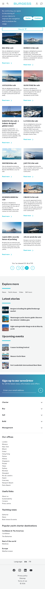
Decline (28, 18)
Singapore (5, 461)
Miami (4, 449)
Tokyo (4, 466)
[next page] (33, 268)
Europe (5, 548)
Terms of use (22, 581)
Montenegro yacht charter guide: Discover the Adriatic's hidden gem (26, 319)
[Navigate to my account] (37, 3)
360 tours (28, 292)
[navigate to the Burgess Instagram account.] (19, 570)
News (4, 292)
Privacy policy (22, 576)
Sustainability (7, 499)
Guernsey (5, 480)
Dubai (4, 451)
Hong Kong (6, 454)
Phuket (4, 463)
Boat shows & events (9, 519)
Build (4, 421)
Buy (3, 409)
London (4, 442)
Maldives (5, 544)
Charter (5, 402)
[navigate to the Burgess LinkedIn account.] (25, 570)
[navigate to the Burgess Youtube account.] (31, 570)
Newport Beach (7, 483)
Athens (4, 458)
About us (5, 496)
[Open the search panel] (7, 3)
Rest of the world (9, 541)
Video (21, 292)
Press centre (6, 503)
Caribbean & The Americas (13, 531)
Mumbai (5, 471)
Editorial (5, 514)
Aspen (4, 478)
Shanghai (5, 473)
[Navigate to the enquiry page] (41, 3)
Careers (5, 501)
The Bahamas (7, 536)
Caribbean (6, 533)
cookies (17, 13)
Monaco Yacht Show (17, 356)
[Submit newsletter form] (40, 390)
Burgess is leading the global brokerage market (25, 310)
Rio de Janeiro (7, 475)
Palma (4, 456)
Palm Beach (6, 485)
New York (5, 447)
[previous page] (12, 268)
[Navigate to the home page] (22, 4)
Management (7, 428)
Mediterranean (7, 551)
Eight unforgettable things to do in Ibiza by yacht (26, 327)
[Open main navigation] (3, 4)
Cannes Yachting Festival (19, 347)
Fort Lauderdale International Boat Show (26, 365)
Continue (38, 18)
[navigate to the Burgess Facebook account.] (14, 570)
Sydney (4, 468)
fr (30, 562)
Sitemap (22, 578)
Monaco (5, 444)
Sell (3, 415)
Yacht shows (12, 292)
